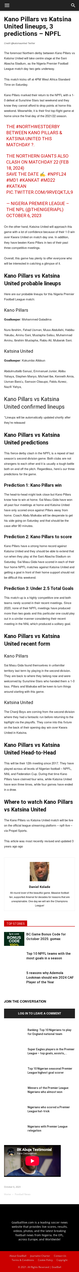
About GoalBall (18, 1256)
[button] (73, 5)
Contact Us (60, 1256)
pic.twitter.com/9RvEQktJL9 (39, 192)
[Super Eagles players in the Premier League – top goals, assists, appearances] (14, 1057)
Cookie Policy (45, 1260)
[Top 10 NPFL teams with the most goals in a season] (14, 961)
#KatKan (16, 186)
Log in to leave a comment (39, 1013)
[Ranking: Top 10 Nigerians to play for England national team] (14, 1038)
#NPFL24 (56, 174)
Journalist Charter (40, 1256)
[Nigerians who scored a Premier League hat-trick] (14, 1115)
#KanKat (29, 180)
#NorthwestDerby (38, 126)
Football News (23, 1194)
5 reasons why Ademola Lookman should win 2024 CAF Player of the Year (50, 977)
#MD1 (12, 180)
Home (7, 1194)
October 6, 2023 (23, 215)
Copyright (62, 1260)
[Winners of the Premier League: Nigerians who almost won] (14, 1096)
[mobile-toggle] (6, 5)
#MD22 (48, 180)
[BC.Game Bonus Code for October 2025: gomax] (14, 939)
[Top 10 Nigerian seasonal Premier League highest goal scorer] (14, 1077)
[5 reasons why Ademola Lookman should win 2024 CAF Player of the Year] (14, 981)
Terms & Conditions (23, 1260)
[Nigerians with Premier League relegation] (14, 1135)
